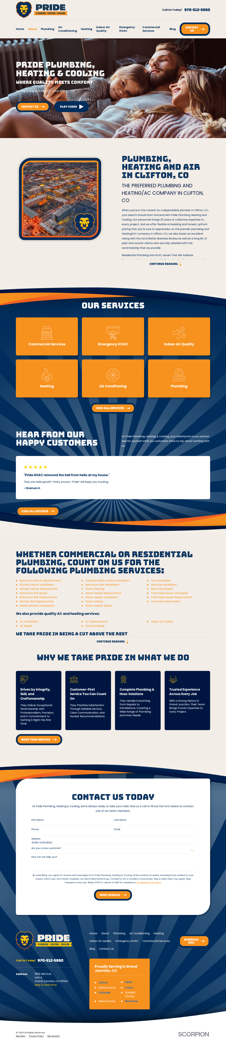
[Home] (41, 9)
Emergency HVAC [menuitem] (127, 29)
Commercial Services (156, 941)
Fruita (129, 988)
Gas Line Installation (164, 585)
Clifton (103, 983)
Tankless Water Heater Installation (107, 580)
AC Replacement (96, 621)
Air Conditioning (139, 933)
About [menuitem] (32, 29)
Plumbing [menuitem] (47, 29)
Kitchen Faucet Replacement (39, 589)
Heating (159, 933)
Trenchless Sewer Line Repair (169, 593)
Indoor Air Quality (162, 621)
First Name (37, 820)
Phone (35, 829)
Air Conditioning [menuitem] (67, 29)
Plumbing (119, 933)
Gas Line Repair (161, 580)
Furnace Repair (95, 626)
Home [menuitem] (20, 29)
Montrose (131, 1001)
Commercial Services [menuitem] (151, 29)
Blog (92, 949)
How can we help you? (44, 857)
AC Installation (29, 621)
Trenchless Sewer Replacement (171, 597)
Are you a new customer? (46, 848)
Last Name (120, 820)
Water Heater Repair (98, 606)
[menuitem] (20, 1036)
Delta (128, 982)
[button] (71, 106)
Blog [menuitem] (173, 29)
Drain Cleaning (94, 589)
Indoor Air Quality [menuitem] (103, 29)
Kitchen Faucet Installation (37, 585)
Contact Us (106, 949)
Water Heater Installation (101, 597)
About (105, 933)
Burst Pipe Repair (162, 589)
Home (93, 933)
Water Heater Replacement (103, 593)
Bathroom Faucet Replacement (40, 580)
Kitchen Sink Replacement (37, 601)
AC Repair (26, 626)
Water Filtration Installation (37, 606)
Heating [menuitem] (86, 29)
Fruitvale (104, 992)
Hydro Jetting (94, 601)
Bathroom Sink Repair (33, 593)
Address (36, 838)
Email (117, 829)
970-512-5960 (197, 10)
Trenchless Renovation (166, 601)
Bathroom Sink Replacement (38, 597)
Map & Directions (46, 985)
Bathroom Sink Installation (102, 585)
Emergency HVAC (126, 941)
